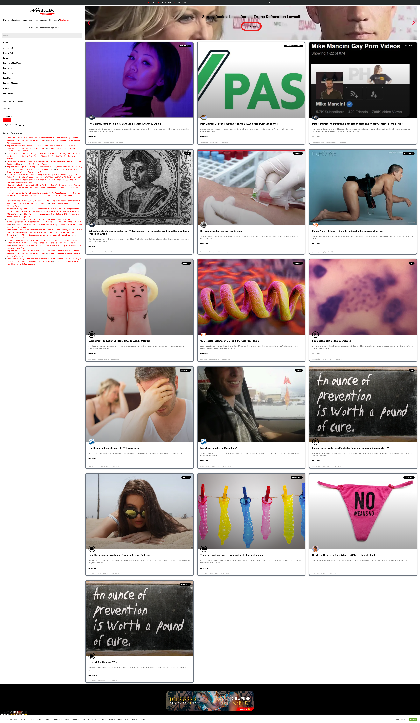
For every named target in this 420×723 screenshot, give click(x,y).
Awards (6, 88)
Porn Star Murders (10, 83)
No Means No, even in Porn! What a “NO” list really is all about (343, 555)
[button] (89, 23)
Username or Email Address (13, 102)
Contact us (64, 20)
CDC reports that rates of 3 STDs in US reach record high (229, 341)
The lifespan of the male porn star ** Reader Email (113, 448)
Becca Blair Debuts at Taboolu (35, 164)
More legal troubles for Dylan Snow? (218, 448)
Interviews (7, 58)
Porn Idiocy (7, 68)
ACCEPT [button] (413, 719)
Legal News (7, 78)
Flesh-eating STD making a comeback (331, 341)
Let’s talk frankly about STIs (102, 662)
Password (6, 109)
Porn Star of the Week (12, 63)
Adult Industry (8, 48)
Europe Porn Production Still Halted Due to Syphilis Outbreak (119, 341)
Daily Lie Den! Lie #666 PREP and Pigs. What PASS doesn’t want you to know (239, 123)
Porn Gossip (8, 93)
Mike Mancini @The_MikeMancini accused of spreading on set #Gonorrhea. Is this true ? (357, 123)
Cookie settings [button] (401, 719)
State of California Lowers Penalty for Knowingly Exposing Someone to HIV (350, 448)
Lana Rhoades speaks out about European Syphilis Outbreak (119, 555)
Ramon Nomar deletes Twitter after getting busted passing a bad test (347, 231)
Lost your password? (10, 125)
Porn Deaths (8, 73)
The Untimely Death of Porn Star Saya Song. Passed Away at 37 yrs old (124, 123)
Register (21, 125)
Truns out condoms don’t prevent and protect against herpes (231, 555)
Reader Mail (8, 53)
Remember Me (9, 116)
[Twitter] (269, 2)
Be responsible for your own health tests (221, 231)
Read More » (92, 137)
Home (5, 43)
